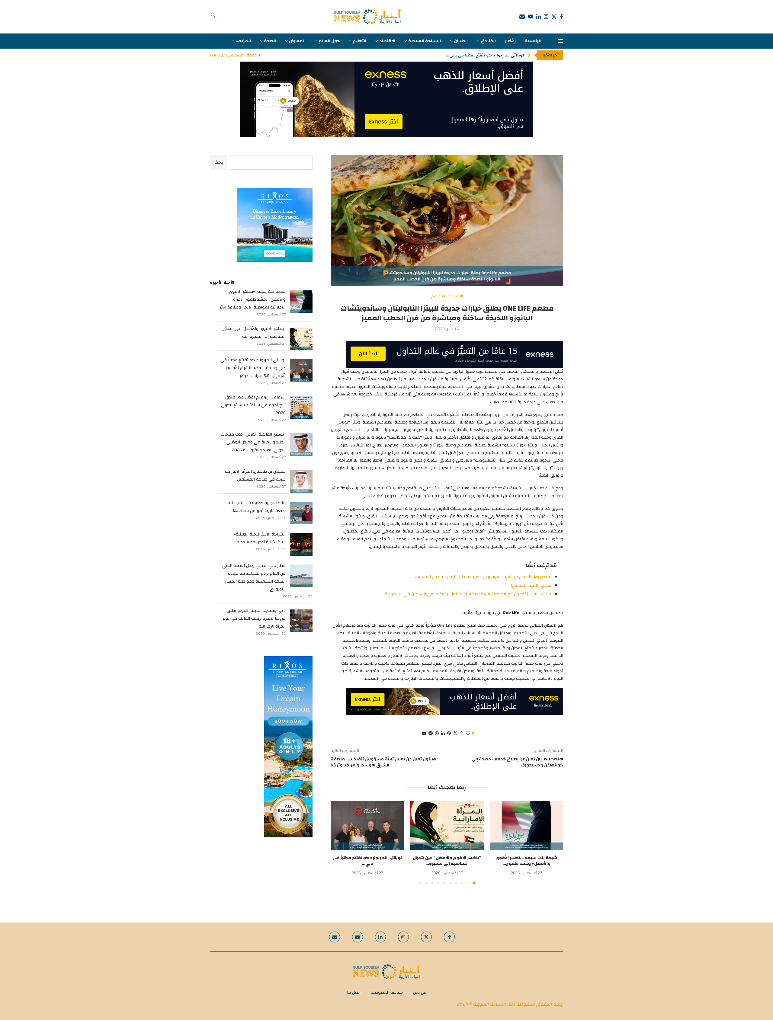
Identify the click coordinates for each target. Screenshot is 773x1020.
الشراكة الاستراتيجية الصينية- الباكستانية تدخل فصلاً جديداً (260, 538)
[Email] (522, 17)
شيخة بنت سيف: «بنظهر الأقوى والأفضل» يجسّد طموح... (526, 861)
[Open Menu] (560, 41)
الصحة (270, 41)
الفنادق (488, 41)
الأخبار (510, 41)
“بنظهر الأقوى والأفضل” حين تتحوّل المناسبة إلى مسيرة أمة (254, 333)
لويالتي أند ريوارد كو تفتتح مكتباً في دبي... (367, 861)
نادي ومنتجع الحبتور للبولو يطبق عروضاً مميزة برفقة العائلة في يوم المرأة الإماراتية (254, 618)
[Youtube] (531, 17)
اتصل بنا (354, 992)
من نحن (419, 992)
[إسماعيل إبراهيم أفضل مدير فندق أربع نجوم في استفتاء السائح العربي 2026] (301, 407)
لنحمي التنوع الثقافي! (531, 586)
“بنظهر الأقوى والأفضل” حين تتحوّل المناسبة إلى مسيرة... (447, 861)
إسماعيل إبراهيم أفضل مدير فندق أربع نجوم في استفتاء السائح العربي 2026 (253, 405)
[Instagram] (546, 17)
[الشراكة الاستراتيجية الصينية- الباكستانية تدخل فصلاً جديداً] (301, 544)
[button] (529, 55)
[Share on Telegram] (430, 733)
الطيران (461, 41)
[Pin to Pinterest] (449, 733)
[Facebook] (561, 17)
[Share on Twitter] (455, 733)
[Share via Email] (424, 733)
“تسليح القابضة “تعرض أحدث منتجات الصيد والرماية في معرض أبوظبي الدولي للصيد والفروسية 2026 (253, 442)
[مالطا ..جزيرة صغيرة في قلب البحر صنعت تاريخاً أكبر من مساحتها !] (301, 513)
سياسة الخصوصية (387, 992)
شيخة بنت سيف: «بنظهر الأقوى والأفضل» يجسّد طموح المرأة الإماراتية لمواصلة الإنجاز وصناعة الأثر (253, 299)
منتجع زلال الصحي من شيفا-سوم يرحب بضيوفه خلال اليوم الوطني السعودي (482, 577)
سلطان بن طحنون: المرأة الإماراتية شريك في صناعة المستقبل (255, 475)
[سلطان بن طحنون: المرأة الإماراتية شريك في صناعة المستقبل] (301, 481)
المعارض (297, 41)
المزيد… (243, 41)
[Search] (213, 17)
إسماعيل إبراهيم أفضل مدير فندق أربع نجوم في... (479, 55)
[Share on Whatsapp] (437, 733)
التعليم (359, 41)
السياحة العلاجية (424, 41)
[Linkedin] (538, 17)
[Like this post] (468, 733)
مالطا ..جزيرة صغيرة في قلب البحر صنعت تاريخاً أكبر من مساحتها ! (256, 507)
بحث (218, 162)
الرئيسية (533, 41)
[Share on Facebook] (461, 733)
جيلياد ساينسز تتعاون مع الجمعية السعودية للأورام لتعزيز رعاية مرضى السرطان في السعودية (468, 594)
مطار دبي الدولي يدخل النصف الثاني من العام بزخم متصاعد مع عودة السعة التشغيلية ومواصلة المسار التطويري (254, 577)
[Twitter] (554, 17)
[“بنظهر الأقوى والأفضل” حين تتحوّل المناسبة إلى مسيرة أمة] (446, 825)
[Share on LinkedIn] (443, 733)
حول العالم (329, 41)
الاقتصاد (387, 41)
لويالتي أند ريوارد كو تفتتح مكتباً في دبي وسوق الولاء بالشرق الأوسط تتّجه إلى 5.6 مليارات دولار (253, 368)
